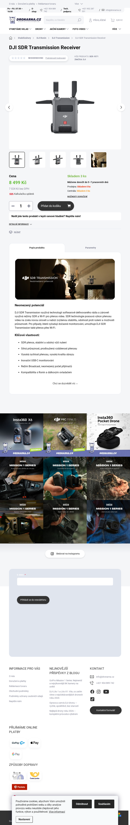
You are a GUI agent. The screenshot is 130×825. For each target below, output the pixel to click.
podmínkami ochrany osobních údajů (64, 590)
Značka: (80, 59)
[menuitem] (20, 29)
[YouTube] (106, 691)
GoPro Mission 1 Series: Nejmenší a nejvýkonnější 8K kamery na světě (65, 683)
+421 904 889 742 (105, 683)
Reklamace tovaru (47, 4)
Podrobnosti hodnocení (56, 58)
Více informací (57, 811)
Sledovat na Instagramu (68, 553)
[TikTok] (92, 698)
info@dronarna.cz (105, 677)
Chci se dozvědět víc (64, 383)
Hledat (79, 20)
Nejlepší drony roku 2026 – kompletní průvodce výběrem (63, 712)
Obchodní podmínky (19, 691)
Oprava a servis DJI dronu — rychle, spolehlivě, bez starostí (63, 704)
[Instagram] (98, 691)
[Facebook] (92, 691)
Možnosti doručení (77, 196)
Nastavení (24, 819)
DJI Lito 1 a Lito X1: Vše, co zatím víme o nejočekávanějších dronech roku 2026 (66, 694)
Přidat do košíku (51, 206)
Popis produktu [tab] (37, 247)
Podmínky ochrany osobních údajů (26, 696)
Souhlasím (104, 803)
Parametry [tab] (90, 247)
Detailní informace (19, 224)
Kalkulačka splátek (24, 193)
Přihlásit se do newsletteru (33, 600)
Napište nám (15, 701)
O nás (12, 4)
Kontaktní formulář (105, 710)
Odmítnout (82, 803)
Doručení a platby (26, 4)
